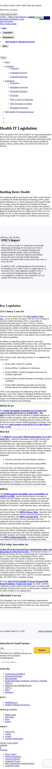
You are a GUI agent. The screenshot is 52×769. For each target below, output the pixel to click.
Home (7, 118)
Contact (8, 736)
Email (6, 658)
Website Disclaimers (13, 756)
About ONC (10, 732)
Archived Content (12, 766)
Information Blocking (18, 91)
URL (2, 648)
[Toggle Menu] (44, 18)
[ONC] (6, 743)
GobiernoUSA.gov (12, 761)
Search (32, 17)
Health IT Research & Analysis (17, 705)
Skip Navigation (6, 21)
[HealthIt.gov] (26, 19)
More (5, 46)
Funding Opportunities (14, 739)
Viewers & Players (12, 759)
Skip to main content (8, 24)
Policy (4, 28)
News (7, 719)
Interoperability (11, 678)
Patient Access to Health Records (18, 685)
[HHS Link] (15, 743)
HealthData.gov (11, 702)
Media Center (10, 715)
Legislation (9, 66)
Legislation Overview (18, 73)
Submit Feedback (45, 631)
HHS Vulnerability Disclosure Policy (20, 763)
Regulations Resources (19, 108)
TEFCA (8, 688)
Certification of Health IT (15, 674)
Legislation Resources (19, 77)
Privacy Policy (11, 754)
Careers (8, 734)
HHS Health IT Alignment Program (20, 42)
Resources (9, 692)
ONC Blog (9, 717)
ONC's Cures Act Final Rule (21, 99)
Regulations (10, 81)
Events (7, 722)
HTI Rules (14, 95)
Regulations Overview (19, 87)
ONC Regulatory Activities (21, 104)
